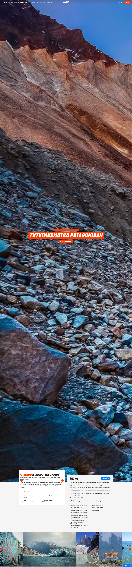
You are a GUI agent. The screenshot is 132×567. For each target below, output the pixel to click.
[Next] (62, 480)
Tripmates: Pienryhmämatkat (44, 2)
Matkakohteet (13, 2)
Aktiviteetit (32, 2)
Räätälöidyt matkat (23, 2)
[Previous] (21, 480)
